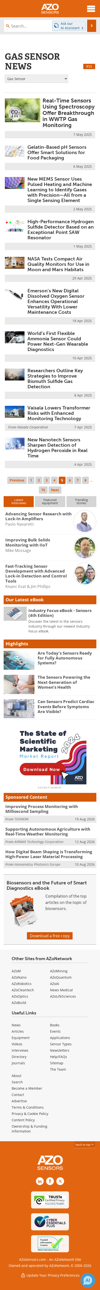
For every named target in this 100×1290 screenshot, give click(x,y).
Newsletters (59, 1050)
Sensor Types (61, 1044)
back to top (83, 1144)
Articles (18, 1031)
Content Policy (23, 1120)
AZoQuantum (61, 977)
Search (17, 1082)
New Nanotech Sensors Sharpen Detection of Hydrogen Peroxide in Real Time (57, 448)
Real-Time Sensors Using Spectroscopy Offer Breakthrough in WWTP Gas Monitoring (68, 113)
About (16, 1075)
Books (54, 1025)
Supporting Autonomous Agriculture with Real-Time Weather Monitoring (47, 831)
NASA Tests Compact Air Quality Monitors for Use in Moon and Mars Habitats (58, 264)
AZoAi (54, 983)
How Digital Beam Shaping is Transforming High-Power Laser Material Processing (48, 854)
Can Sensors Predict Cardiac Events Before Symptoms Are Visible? (66, 706)
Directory (19, 1056)
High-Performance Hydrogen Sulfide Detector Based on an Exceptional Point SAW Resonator (60, 230)
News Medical (61, 990)
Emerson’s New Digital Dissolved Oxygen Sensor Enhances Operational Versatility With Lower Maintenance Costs (55, 301)
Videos (17, 1044)
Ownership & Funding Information (29, 1128)
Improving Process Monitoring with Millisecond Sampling (41, 809)
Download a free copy (50, 935)
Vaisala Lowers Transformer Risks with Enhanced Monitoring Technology (58, 413)
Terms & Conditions (28, 1107)
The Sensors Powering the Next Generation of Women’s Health (64, 682)
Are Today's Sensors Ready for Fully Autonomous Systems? (65, 658)
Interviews (20, 1050)
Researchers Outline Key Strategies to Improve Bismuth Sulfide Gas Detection (55, 379)
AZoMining (58, 971)
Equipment (21, 1037)
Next (55, 490)
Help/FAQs (58, 1056)
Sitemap (56, 1063)
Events (55, 1031)
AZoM (16, 971)
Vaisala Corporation (32, 427)
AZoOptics (20, 996)
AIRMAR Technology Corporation (38, 841)
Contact (18, 1094)
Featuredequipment (50, 501)
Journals (18, 1063)
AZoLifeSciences (63, 996)
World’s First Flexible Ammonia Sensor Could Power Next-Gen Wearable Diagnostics (57, 341)
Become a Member (27, 1088)
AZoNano (19, 977)
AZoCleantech (23, 990)
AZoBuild (19, 1002)
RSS (89, 66)
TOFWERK (21, 819)
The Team (58, 1069)
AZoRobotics (22, 983)
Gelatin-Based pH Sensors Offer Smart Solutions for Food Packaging (56, 152)
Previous (17, 480)
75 (43, 490)
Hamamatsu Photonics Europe (37, 864)
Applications (60, 1037)
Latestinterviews (18, 501)
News (16, 1025)
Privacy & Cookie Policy (30, 1113)
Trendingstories (81, 501)
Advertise (19, 1101)
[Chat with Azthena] (88, 1280)
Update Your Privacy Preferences (52, 1275)
